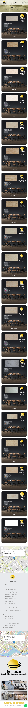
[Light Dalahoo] (14, 318)
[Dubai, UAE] (4, 585)
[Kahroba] (14, 238)
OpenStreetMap (20, 656)
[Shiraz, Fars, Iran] (4, 614)
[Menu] (15, 2)
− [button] (1, 635)
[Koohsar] (14, 291)
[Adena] (14, 26)
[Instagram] (8, 703)
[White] (14, 530)
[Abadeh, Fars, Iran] (4, 597)
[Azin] (14, 105)
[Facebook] (5, 703)
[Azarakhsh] (14, 79)
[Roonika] (14, 397)
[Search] (18, 2)
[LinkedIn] (11, 703)
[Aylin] (14, 52)
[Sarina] (14, 424)
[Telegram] (14, 703)
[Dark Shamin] (14, 211)
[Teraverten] (14, 477)
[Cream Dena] (14, 158)
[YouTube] (22, 703)
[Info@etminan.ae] (4, 627)
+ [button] (1, 632)
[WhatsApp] (17, 703)
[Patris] (14, 371)
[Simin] (14, 450)
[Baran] (14, 132)
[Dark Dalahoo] (14, 185)
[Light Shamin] (14, 264)
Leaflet (16, 656)
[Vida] (14, 503)
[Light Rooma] (14, 344)
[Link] (4, 2)
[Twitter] (19, 703)
